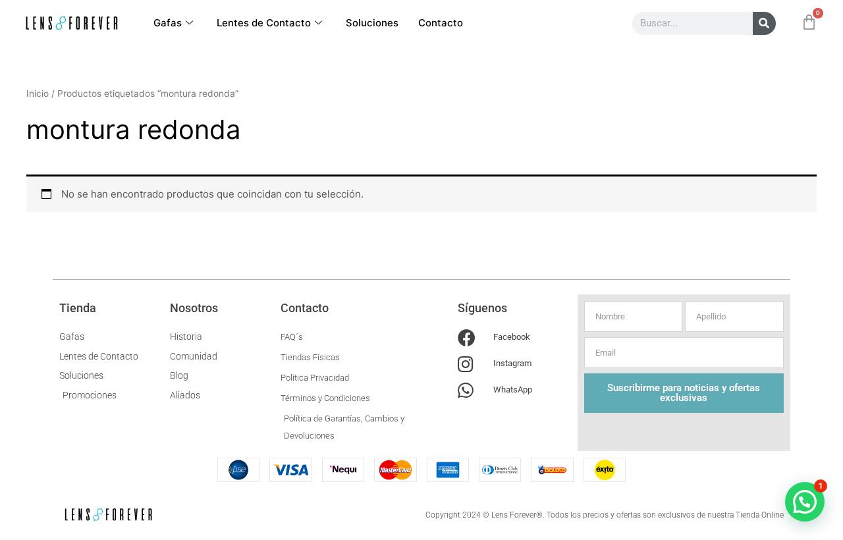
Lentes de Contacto (264, 22)
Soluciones (372, 22)
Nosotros (194, 308)
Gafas (167, 22)
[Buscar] (764, 23)
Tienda (77, 308)
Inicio (37, 93)
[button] (805, 502)
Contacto (440, 22)
